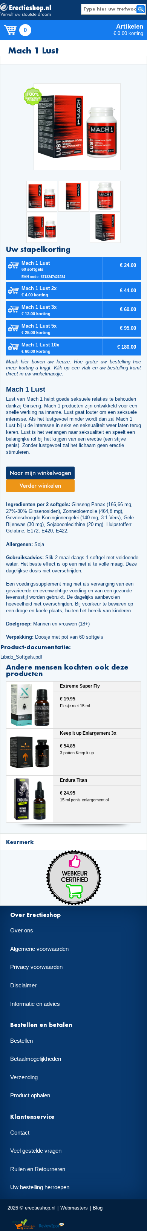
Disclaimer (23, 985)
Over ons (21, 930)
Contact (19, 1133)
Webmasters (74, 1208)
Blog (98, 1208)
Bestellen (21, 1041)
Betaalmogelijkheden (35, 1059)
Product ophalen (30, 1095)
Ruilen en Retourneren (37, 1169)
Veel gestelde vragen (35, 1151)
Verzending (24, 1077)
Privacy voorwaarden (36, 967)
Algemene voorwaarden (39, 949)
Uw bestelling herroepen (39, 1187)
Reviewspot (51, 1225)
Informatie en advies (35, 1004)
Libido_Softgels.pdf (21, 657)
